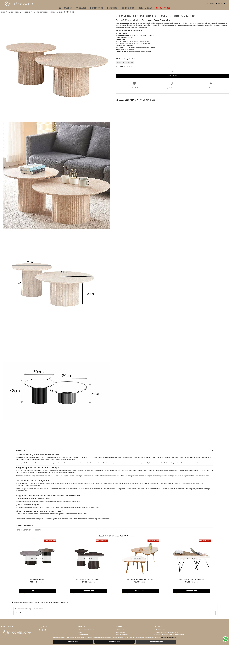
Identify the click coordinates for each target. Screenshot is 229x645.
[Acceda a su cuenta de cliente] (224, 3)
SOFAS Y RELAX (145, 8)
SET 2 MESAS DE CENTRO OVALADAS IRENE (140, 579)
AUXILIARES (81, 8)
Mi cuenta (120, 630)
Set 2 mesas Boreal (37, 579)
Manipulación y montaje (172, 88)
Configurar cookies (156, 641)
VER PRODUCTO (37, 591)
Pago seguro (83, 635)
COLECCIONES (128, 8)
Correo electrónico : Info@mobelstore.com (170, 635)
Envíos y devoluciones (86, 630)
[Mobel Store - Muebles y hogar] (18, 3)
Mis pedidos (121, 632)
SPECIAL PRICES (163, 8)
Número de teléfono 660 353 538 (167, 632)
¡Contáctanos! (211, 88)
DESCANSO (112, 8)
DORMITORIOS (96, 8)
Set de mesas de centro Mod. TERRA (88, 579)
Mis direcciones (122, 635)
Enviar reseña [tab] (38, 609)
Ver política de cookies (168, 637)
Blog (80, 632)
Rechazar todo (114, 641)
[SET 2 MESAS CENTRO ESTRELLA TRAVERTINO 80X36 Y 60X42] (56, 120)
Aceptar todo (73, 641)
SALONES (68, 8)
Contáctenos (160, 630)
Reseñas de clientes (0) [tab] (23, 609)
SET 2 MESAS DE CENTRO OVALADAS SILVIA (192, 579)
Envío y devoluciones (133, 88)
